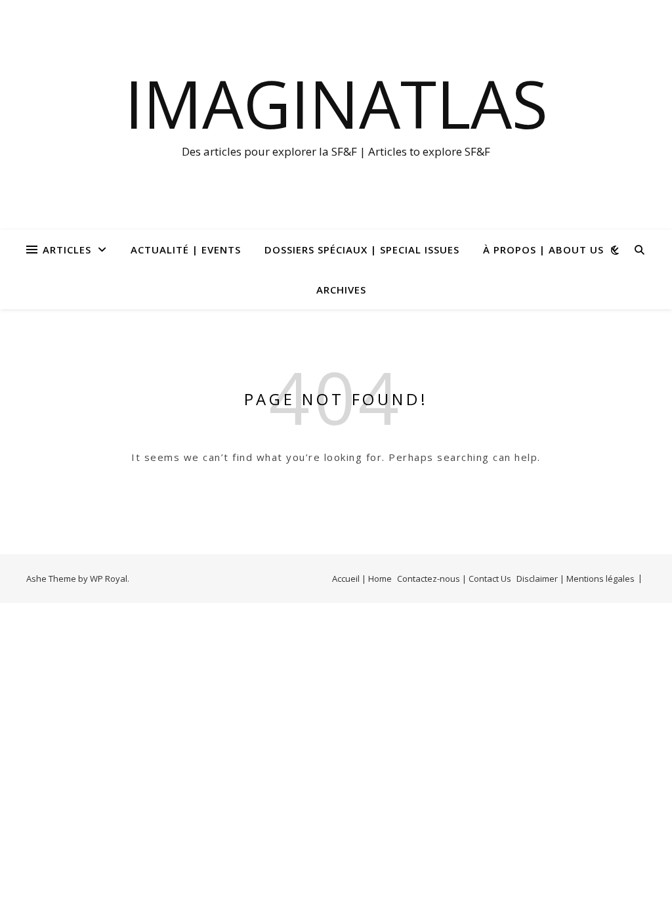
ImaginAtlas (336, 103)
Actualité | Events (186, 249)
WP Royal (108, 578)
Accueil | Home (362, 578)
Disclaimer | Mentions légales (575, 578)
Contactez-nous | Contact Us (454, 578)
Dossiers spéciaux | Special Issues (361, 249)
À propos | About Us (543, 249)
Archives (341, 289)
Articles (67, 249)
